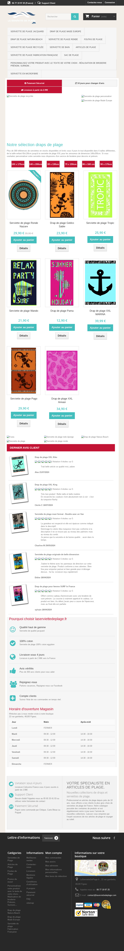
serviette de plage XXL (51, 153)
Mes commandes (53, 858)
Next (75, 132)
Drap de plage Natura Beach (26, 39)
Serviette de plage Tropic (100, 223)
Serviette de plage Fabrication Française (34, 55)
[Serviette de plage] (16, 441)
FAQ (28, 899)
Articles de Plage (86, 47)
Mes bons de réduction (56, 876)
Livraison (30, 871)
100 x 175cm (17, 164)
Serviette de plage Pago (23, 398)
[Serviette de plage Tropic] (100, 195)
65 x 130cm (53, 164)
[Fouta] (10, 437)
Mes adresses (51, 866)
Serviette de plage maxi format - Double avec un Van (59, 514)
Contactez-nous (94, 2)
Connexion (110, 2)
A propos (30, 888)
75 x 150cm (71, 164)
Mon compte (53, 853)
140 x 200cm (35, 164)
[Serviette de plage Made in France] (52, 116)
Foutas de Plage (93, 39)
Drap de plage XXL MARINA (100, 312)
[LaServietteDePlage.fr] (24, 18)
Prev (67, 132)
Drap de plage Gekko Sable (62, 225)
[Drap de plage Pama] (62, 283)
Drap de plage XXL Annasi (62, 400)
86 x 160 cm (88, 164)
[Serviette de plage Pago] (23, 370)
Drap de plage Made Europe (65, 31)
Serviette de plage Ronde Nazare (24, 225)
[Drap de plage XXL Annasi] (62, 370)
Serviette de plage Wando (23, 310)
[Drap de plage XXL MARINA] (100, 283)
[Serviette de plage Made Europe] (97, 100)
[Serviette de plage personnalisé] (96, 96)
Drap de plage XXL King (46, 485)
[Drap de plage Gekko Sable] (62, 195)
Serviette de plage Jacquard (27, 31)
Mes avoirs (50, 862)
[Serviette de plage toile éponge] (59, 437)
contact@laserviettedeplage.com (102, 895)
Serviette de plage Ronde (63, 39)
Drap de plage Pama (62, 310)
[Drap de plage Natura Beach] (94, 437)
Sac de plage (71, 55)
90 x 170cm (106, 164)
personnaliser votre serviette (28, 156)
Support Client (48, 3)
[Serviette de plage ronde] (56, 441)
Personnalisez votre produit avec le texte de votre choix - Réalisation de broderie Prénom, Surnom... (58, 64)
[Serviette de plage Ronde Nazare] (23, 195)
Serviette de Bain (60, 47)
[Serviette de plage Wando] (23, 283)
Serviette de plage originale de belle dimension (57, 554)
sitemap (30, 903)
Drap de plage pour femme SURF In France (55, 586)
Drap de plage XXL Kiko (46, 457)
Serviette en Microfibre (24, 74)
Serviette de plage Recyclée (27, 47)
